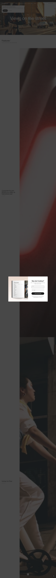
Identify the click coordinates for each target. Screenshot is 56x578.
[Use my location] (32, 290)
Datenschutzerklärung (36, 297)
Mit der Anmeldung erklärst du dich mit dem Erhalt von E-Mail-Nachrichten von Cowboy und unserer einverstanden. (38, 297)
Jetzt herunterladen (38, 293)
